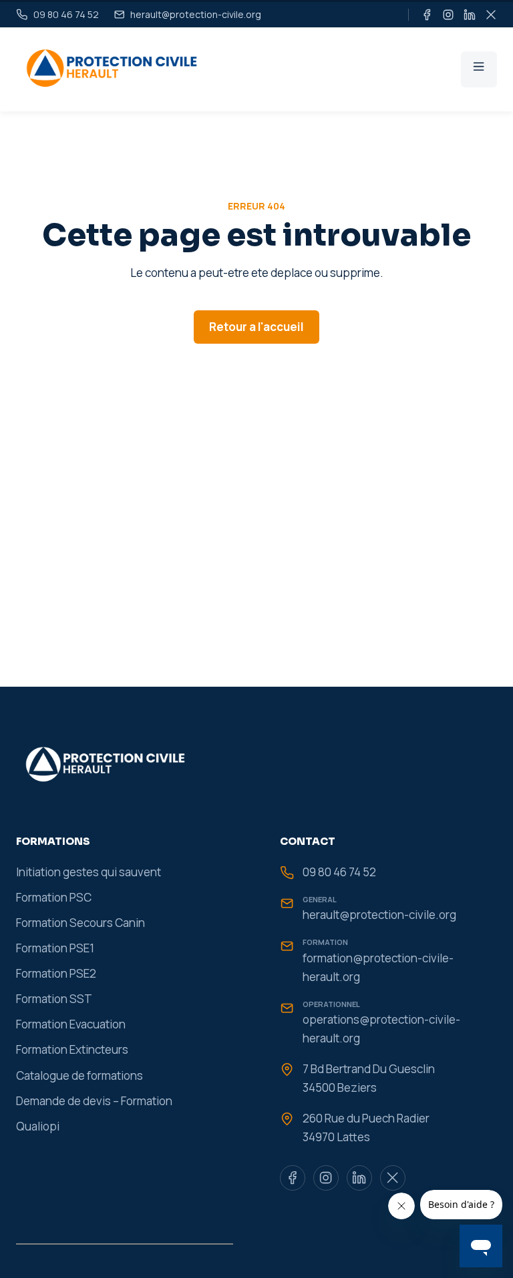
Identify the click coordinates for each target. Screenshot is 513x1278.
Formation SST (54, 998)
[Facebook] (427, 15)
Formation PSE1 (55, 948)
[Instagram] (448, 15)
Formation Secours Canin (80, 922)
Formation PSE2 (56, 973)
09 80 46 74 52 (339, 872)
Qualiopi (37, 1126)
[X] (491, 15)
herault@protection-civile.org (379, 914)
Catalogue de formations (79, 1075)
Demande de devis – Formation (94, 1100)
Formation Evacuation (71, 1024)
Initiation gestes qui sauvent (88, 872)
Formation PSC (54, 897)
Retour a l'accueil (256, 326)
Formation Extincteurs (72, 1049)
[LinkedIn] (470, 15)
